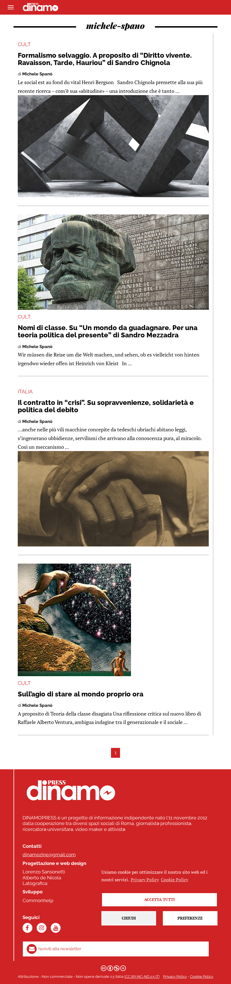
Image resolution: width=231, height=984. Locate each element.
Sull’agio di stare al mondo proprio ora (80, 694)
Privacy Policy (175, 976)
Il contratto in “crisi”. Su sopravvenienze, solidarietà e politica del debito (106, 406)
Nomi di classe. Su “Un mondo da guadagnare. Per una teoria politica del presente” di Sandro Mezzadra (107, 331)
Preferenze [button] (190, 918)
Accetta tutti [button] (159, 899)
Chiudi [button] (129, 918)
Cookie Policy (201, 976)
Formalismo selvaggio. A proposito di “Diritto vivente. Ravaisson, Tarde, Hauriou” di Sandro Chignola (105, 59)
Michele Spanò (37, 74)
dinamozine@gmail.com (49, 854)
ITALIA (25, 392)
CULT (24, 44)
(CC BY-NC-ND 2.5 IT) (141, 976)
